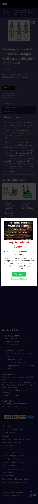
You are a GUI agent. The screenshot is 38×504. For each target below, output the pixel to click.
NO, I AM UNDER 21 (19, 279)
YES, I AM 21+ (19, 274)
